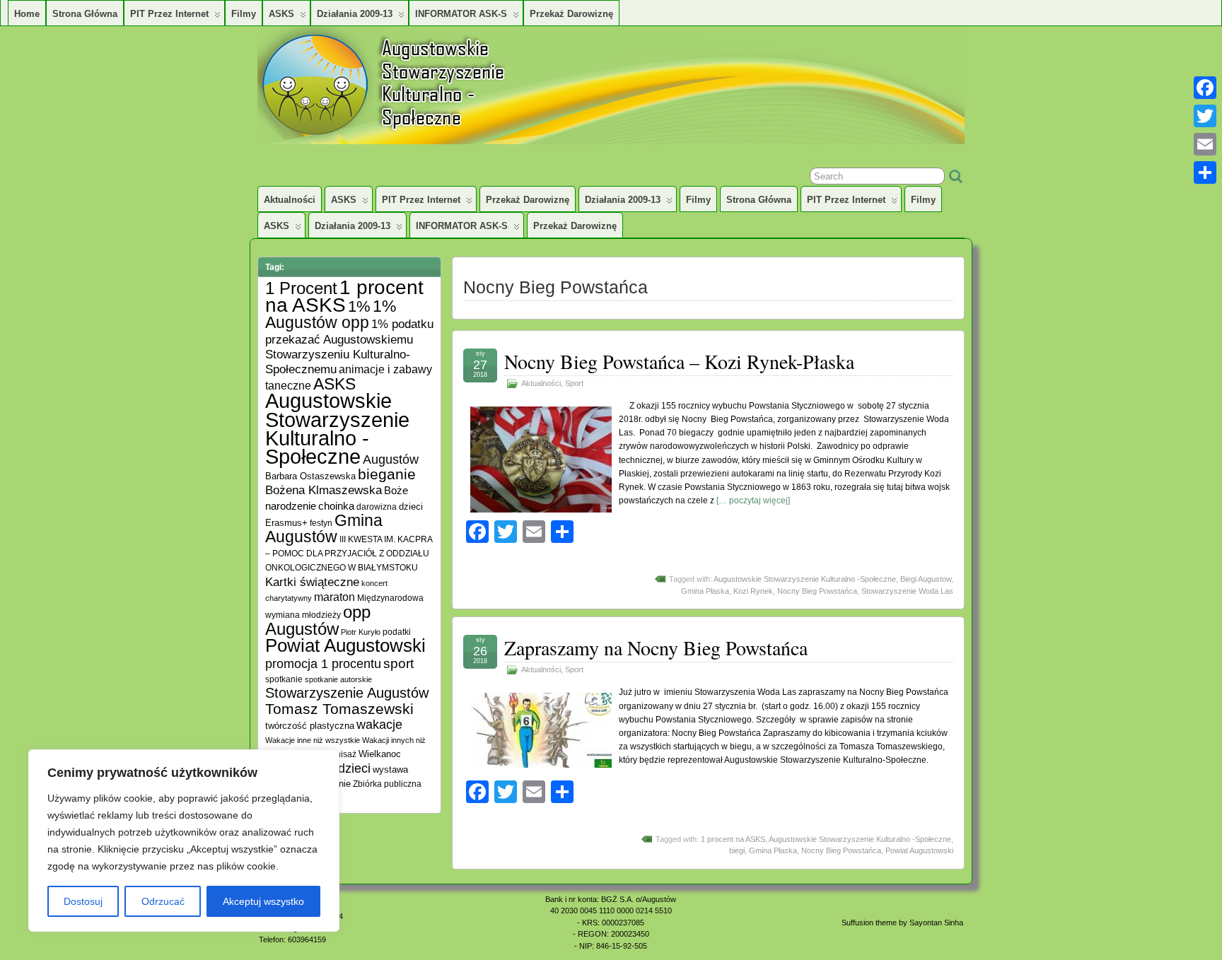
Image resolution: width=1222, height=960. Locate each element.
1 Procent (301, 288)
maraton (334, 597)
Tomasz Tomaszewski (339, 709)
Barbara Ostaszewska (310, 476)
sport (398, 663)
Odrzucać (163, 901)
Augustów (391, 459)
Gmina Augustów (324, 528)
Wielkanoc (380, 754)
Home (27, 13)
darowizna (376, 506)
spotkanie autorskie (338, 679)
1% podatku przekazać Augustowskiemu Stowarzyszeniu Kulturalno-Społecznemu (349, 346)
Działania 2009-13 (354, 13)
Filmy (243, 13)
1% (359, 306)
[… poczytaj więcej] (753, 500)
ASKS (281, 13)
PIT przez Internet (169, 13)
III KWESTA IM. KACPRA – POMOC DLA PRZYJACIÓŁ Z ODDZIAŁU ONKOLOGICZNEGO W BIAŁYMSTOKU (348, 553)
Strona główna (84, 13)
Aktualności (289, 199)
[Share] (1205, 172)
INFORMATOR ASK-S (461, 13)
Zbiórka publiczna (387, 783)
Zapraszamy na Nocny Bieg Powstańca (656, 647)
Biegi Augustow (925, 579)
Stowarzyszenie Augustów (347, 693)
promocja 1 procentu (323, 663)
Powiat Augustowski (919, 850)
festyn (321, 522)
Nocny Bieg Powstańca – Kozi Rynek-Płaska (679, 361)
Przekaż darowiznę (571, 13)
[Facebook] (1205, 88)
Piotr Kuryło (360, 632)
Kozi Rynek (753, 591)
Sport (574, 383)
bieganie (387, 474)
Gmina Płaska (705, 591)
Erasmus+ (286, 522)
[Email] (1205, 144)
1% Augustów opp (330, 314)
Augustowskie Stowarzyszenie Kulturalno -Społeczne (805, 579)
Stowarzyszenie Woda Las (907, 591)
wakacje (379, 725)
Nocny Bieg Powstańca (817, 591)
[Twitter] (1205, 116)
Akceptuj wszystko (263, 901)
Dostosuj (83, 901)
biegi (737, 850)
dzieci (411, 507)
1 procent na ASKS (733, 839)
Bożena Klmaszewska (323, 490)
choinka (336, 506)
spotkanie (284, 679)
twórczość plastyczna (309, 726)
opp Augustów (318, 620)
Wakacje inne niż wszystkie (312, 740)
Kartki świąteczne (312, 582)
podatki (397, 631)
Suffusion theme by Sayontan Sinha (902, 922)
